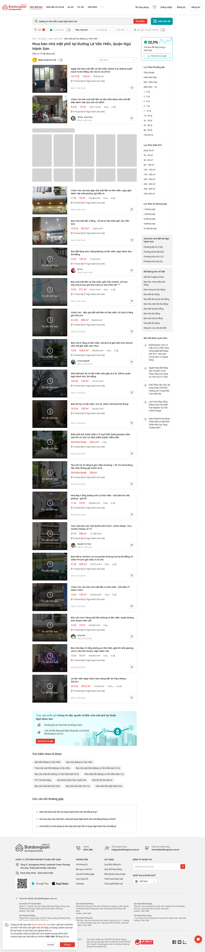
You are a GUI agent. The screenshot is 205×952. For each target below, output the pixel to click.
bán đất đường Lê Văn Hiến (47, 762)
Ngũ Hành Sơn (55, 38)
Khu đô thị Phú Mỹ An (102, 780)
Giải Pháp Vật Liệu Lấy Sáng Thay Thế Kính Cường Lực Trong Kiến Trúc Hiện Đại (159, 389)
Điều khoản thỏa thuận (115, 874)
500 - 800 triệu (150, 82)
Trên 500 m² (149, 193)
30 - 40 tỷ (148, 125)
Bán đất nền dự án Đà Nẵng (156, 299)
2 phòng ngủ (149, 214)
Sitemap (80, 883)
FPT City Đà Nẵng (43, 780)
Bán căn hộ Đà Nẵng (153, 318)
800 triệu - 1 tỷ (150, 86)
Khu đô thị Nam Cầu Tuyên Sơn (71, 780)
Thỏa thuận (149, 72)
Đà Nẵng (42, 38)
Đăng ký (181, 7)
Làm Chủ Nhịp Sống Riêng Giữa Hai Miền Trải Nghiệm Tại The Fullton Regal (158, 406)
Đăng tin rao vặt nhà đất (155, 327)
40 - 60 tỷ (148, 130)
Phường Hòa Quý (153, 261)
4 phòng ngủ (149, 223)
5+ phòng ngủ (150, 228)
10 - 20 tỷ (148, 115)
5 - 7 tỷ (147, 106)
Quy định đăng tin (112, 864)
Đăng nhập (166, 7)
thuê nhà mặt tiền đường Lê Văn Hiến (52, 768)
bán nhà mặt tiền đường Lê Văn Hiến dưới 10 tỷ (98, 768)
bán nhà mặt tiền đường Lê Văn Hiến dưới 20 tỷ (57, 774)
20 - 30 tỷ (148, 120)
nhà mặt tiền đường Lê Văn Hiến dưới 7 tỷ (104, 774)
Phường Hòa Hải (153, 256)
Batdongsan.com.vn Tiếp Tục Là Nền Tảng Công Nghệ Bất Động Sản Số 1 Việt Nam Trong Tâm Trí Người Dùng (159, 352)
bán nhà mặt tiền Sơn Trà (78, 786)
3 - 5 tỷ (147, 101)
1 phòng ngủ (149, 209)
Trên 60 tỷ (148, 134)
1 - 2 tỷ (147, 91)
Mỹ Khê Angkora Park (154, 276)
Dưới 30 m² (149, 150)
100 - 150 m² (149, 169)
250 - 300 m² (149, 184)
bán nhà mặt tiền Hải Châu (47, 786)
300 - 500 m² (149, 188)
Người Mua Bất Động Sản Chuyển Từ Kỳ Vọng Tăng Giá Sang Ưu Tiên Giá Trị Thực (158, 372)
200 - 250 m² (149, 179)
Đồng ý (67, 944)
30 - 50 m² (148, 155)
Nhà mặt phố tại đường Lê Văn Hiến (80, 38)
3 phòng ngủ (149, 218)
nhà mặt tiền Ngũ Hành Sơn (109, 786)
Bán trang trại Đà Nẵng (154, 289)
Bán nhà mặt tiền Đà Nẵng (156, 303)
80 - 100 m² (149, 164)
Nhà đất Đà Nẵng (152, 323)
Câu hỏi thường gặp (85, 874)
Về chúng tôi (82, 864)
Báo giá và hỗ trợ (84, 869)
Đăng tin (195, 7)
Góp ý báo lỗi (82, 878)
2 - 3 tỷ (147, 96)
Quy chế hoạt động (113, 869)
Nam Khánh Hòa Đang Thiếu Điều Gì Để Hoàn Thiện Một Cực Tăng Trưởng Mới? (159, 423)
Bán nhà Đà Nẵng (152, 313)
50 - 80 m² (148, 160)
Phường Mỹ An (153, 246)
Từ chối (50, 944)
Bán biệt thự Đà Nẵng (154, 308)
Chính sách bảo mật (113, 878)
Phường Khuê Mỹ (154, 251)
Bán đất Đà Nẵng (152, 294)
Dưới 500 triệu (150, 77)
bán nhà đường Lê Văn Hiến (79, 762)
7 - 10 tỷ (147, 110)
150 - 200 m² (149, 174)
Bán (34, 38)
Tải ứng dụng (142, 7)
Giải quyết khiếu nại (113, 883)
